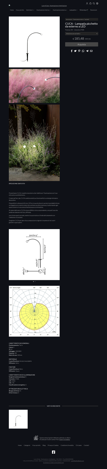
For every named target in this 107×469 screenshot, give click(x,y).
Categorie (27, 445)
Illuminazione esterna (59, 10)
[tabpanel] (34, 254)
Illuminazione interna (43, 10)
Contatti (86, 445)
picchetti (87, 19)
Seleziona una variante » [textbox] (73, 33)
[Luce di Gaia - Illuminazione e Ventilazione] (53, 4)
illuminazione (69, 19)
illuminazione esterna (79, 19)
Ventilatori (29, 10)
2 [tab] (35, 281)
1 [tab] (33, 281)
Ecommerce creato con (53, 462)
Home (12, 10)
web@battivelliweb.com (77, 461)
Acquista (82, 44)
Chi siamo (79, 445)
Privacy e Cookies (53, 445)
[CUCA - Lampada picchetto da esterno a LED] (34, 41)
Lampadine (72, 10)
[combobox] (81, 33)
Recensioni (93, 10)
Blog (44, 445)
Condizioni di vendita (67, 445)
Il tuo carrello (20, 10)
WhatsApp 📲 (84, 10)
